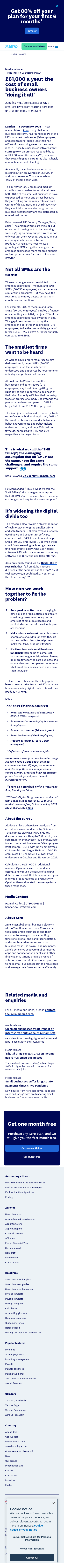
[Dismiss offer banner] (56, 6)
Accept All (32, 1557)
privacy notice (28, 1530)
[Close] (53, 1503)
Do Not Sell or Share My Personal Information (32, 1538)
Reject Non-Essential (32, 1548)
